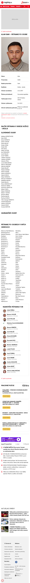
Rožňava (18, 257)
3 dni (17, 444)
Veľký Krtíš (18, 291)
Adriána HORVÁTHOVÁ (7, 136)
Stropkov (18, 276)
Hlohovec (3, 262)
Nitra (17, 232)
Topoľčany (18, 280)
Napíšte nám (7, 556)
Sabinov (18, 261)
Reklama (17, 543)
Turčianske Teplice (20, 287)
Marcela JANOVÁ (5, 166)
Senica (17, 266)
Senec (17, 264)
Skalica (17, 268)
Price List (17, 556)
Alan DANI (4, 138)
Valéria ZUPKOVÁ (5, 203)
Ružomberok (19, 259)
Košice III (3, 278)
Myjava (3, 299)
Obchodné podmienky (20, 551)
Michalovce (4, 298)
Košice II (3, 276)
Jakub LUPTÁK (5, 150)
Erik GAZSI (4, 148)
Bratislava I (4, 239)
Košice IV (3, 280)
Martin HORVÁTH (5, 173)
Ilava (2, 266)
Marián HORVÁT (5, 170)
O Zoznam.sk (7, 543)
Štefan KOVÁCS (5, 198)
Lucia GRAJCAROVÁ (6, 163)
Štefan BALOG (5, 196)
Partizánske (19, 238)
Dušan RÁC (4, 147)
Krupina (3, 282)
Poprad (17, 245)
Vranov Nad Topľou (21, 292)
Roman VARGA (5, 194)
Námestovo (4, 301)
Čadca (2, 252)
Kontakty (6, 561)
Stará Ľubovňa (19, 275)
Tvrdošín (18, 289)
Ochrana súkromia (8, 549)
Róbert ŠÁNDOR (5, 191)
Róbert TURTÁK (5, 193)
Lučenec (3, 291)
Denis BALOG (4, 143)
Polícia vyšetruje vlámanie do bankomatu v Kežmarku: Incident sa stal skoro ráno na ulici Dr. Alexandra (19, 521)
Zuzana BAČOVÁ (5, 207)
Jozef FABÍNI (4, 156)
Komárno (3, 269)
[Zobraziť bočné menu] (28, 6)
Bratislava (6, 6)
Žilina (17, 298)
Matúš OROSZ (5, 175)
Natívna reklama (18, 558)
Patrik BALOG (4, 182)
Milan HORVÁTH (5, 177)
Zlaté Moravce (20, 299)
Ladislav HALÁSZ (5, 157)
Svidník (17, 278)
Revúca (17, 254)
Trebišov (18, 282)
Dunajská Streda (5, 257)
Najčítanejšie (6, 444)
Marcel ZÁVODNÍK (6, 164)
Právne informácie (8, 546)
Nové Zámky (19, 236)
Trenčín (18, 6)
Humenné (3, 264)
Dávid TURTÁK (5, 141)
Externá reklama (18, 549)
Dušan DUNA (4, 145)
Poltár (17, 243)
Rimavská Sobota (20, 255)
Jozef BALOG (4, 154)
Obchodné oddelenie (9, 569)
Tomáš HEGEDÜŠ (6, 201)
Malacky (3, 292)
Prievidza (18, 250)
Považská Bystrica (20, 246)
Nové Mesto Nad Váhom (22, 234)
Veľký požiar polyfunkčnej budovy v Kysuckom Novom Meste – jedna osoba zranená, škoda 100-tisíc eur (19, 513)
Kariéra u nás (7, 554)
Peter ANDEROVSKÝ (6, 184)
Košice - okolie (5, 273)
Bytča (2, 250)
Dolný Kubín (4, 255)
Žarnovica (18, 294)
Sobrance (18, 271)
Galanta (3, 259)
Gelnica (3, 261)
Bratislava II (4, 241)
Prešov (17, 248)
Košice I (3, 275)
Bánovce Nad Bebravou (7, 231)
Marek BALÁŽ (4, 168)
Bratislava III (4, 243)
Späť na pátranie (7, 31)
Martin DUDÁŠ (5, 171)
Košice (3, 271)
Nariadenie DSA (7, 558)
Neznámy (18, 231)
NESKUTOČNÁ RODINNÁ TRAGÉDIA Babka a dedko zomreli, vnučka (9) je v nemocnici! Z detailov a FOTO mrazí (15, 467)
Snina (17, 269)
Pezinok (18, 239)
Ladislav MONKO (5, 159)
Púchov (17, 252)
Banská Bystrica (5, 232)
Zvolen (17, 301)
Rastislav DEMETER (6, 187)
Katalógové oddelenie (9, 571)
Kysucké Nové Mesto (6, 283)
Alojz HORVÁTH (5, 140)
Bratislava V (4, 246)
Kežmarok (3, 268)
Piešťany (18, 241)
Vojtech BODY (5, 205)
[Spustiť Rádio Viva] (11, 438)
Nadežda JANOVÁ (5, 180)
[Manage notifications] (2, 580)
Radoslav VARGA (5, 185)
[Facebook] (16, 562)
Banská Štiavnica (5, 234)
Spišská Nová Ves (20, 273)
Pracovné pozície (7, 385)
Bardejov (3, 236)
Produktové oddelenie (9, 567)
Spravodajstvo (7, 564)
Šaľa (17, 262)
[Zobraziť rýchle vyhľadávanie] (24, 6)
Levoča (3, 287)
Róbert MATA (4, 189)
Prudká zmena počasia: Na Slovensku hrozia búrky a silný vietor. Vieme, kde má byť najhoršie (15, 461)
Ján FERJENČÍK (5, 152)
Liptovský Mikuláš (6, 289)
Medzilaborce (4, 296)
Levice (3, 285)
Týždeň (26, 444)
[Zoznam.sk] (19, 574)
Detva (3, 254)
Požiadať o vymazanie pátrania (8, 117)
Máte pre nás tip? (8, 578)
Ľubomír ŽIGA (5, 161)
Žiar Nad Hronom (20, 296)
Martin (3, 294)
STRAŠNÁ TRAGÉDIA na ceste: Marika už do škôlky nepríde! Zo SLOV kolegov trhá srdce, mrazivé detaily (19, 529)
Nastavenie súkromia (9, 551)
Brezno (3, 248)
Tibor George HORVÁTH (7, 200)
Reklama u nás (18, 546)
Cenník (16, 554)
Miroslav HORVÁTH (6, 178)
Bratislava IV (4, 245)
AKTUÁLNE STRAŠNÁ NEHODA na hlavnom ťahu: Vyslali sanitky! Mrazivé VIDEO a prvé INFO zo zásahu (15, 456)
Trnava (12, 6)
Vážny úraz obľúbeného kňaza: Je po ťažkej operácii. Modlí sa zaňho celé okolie (14, 472)
